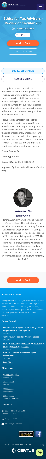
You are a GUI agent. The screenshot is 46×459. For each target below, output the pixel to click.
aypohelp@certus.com (13, 423)
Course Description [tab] (23, 70)
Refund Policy (8, 391)
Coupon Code (8, 388)
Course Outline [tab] (23, 79)
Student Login (8, 381)
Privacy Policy (8, 395)
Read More (8, 362)
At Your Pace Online (11, 374)
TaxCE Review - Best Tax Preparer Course (21, 337)
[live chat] (39, 452)
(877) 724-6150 (23, 51)
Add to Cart (23, 43)
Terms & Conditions (11, 398)
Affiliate (6, 385)
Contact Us (7, 377)
